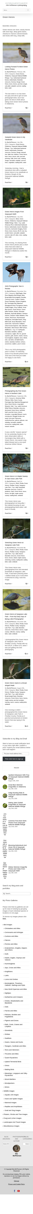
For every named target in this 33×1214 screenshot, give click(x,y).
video (16, 235)
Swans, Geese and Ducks (14, 1042)
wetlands (20, 495)
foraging (20, 229)
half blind (22, 410)
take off (12, 235)
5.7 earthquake (20, 329)
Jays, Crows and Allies (13, 968)
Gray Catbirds (18, 307)
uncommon (8, 344)
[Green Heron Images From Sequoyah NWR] (16, 198)
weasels (12, 426)
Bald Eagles (19, 293)
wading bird (19, 560)
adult (23, 223)
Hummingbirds (10, 964)
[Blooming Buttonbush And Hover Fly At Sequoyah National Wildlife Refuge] (5, 839)
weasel (7, 426)
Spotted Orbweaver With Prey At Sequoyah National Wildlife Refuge (18, 777)
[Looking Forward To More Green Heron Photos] (16, 53)
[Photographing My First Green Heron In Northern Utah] (16, 377)
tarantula (12, 342)
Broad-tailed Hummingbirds (13, 297)
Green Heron (23, 154)
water (10, 88)
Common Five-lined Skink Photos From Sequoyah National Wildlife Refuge (17, 822)
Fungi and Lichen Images (12, 1118)
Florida (21, 483)
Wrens (7, 1087)
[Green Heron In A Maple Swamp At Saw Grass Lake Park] (16, 463)
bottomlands (13, 80)
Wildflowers (8, 329)
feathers (16, 154)
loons (21, 338)
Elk (6, 303)
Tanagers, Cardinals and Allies (15, 1046)
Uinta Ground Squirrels (11, 325)
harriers (16, 335)
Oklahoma (8, 76)
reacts (12, 702)
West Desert (15, 327)
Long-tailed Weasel (16, 414)
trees (6, 162)
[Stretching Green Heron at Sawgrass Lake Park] (16, 529)
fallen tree (10, 154)
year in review (21, 344)
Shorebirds (8, 1030)
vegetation (11, 162)
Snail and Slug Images (13, 1110)
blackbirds (8, 331)
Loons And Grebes (11, 979)
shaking (23, 158)
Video (15, 223)
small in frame (9, 233)
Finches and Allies (11, 944)
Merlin (25, 338)
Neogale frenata (17, 416)
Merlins (16, 311)
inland (15, 557)
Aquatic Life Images (12, 1095)
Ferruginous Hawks (21, 305)
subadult (13, 86)
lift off (19, 231)
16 (27, 361)
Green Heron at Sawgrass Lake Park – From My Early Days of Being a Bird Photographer (16, 616)
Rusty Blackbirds (17, 321)
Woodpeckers (9, 1083)
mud (22, 231)
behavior (21, 694)
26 (27, 726)
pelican (17, 420)
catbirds (19, 331)
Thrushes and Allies (12, 1054)
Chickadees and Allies (12, 928)
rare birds (11, 340)
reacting (7, 702)
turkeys (23, 342)
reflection (12, 632)
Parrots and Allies (11, 1011)
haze (6, 156)
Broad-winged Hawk (11, 696)
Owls (6, 1007)
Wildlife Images (9, 1091)
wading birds (18, 162)
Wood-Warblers (10, 1079)
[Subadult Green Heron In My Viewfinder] (16, 123)
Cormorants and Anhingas (14, 932)
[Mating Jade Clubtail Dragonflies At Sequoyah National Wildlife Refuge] (5, 804)
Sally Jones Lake (15, 158)
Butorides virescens (19, 408)
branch (19, 227)
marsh (24, 414)
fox (20, 333)
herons (15, 84)
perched (20, 84)
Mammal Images (10, 1102)
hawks (21, 335)
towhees (17, 342)
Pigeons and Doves (11, 1020)
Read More (8, 108)
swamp (7, 495)
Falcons (7, 940)
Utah (20, 325)
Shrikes (7, 1034)
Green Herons (20, 74)
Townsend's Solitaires (18, 323)
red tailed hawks (19, 340)
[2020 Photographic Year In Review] (16, 272)
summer (18, 86)
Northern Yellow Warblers (17, 315)
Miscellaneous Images (11, 1126)
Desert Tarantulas (10, 301)
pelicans (22, 420)
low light (12, 493)
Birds (17, 219)
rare (26, 420)
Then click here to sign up (14, 759)
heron (10, 84)
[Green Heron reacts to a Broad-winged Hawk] (16, 669)
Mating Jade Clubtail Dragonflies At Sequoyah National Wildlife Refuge (17, 804)
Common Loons (9, 299)
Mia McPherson (11, 72)
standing (7, 422)
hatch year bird (9, 412)
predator (21, 700)
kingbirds (16, 338)
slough (25, 84)
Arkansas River (9, 225)
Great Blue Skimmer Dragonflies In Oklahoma (17, 786)
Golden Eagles (9, 307)
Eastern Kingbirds (21, 301)
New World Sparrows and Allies (16, 989)
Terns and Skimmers (12, 1050)
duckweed (14, 229)
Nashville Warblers (16, 313)
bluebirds (14, 331)
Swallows (8, 1038)
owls (6, 340)
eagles (14, 333)
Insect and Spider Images (14, 1099)
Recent (16, 768)
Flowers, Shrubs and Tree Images (15, 1114)
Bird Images (8, 925)
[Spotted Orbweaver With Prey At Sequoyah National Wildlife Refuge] (5, 776)
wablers (14, 344)
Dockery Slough (16, 82)
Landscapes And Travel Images (15, 1122)
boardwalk (22, 487)
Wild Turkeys (23, 327)
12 (27, 653)
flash (12, 491)
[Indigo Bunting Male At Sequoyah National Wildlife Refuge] (5, 794)
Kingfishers (9, 971)
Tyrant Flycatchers (11, 1058)
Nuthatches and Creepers (14, 997)
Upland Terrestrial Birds (13, 1062)
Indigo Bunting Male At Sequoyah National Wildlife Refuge (17, 794)
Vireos (7, 1065)
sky (26, 231)
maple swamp (19, 493)
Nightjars (8, 993)
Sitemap (16, 1181)
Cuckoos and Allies (11, 936)
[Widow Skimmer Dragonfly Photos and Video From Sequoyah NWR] (5, 862)
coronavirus (8, 333)
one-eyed (11, 418)
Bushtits (23, 297)
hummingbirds (9, 338)
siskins (7, 342)
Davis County (18, 400)
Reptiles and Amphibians (13, 1106)
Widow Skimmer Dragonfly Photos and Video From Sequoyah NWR (17, 869)
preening (7, 158)
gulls (12, 335)
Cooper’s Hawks (20, 299)
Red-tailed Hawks (17, 319)
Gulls (6, 954)
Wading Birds (9, 1069)
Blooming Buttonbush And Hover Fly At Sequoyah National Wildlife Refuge (17, 847)
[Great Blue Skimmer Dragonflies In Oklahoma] (5, 785)
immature (7, 414)
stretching (8, 560)
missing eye (8, 416)
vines (20, 235)
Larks (7, 975)
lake (18, 156)
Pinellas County (14, 485)
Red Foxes (13, 317)
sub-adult (7, 86)
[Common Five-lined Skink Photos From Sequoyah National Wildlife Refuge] (5, 813)
